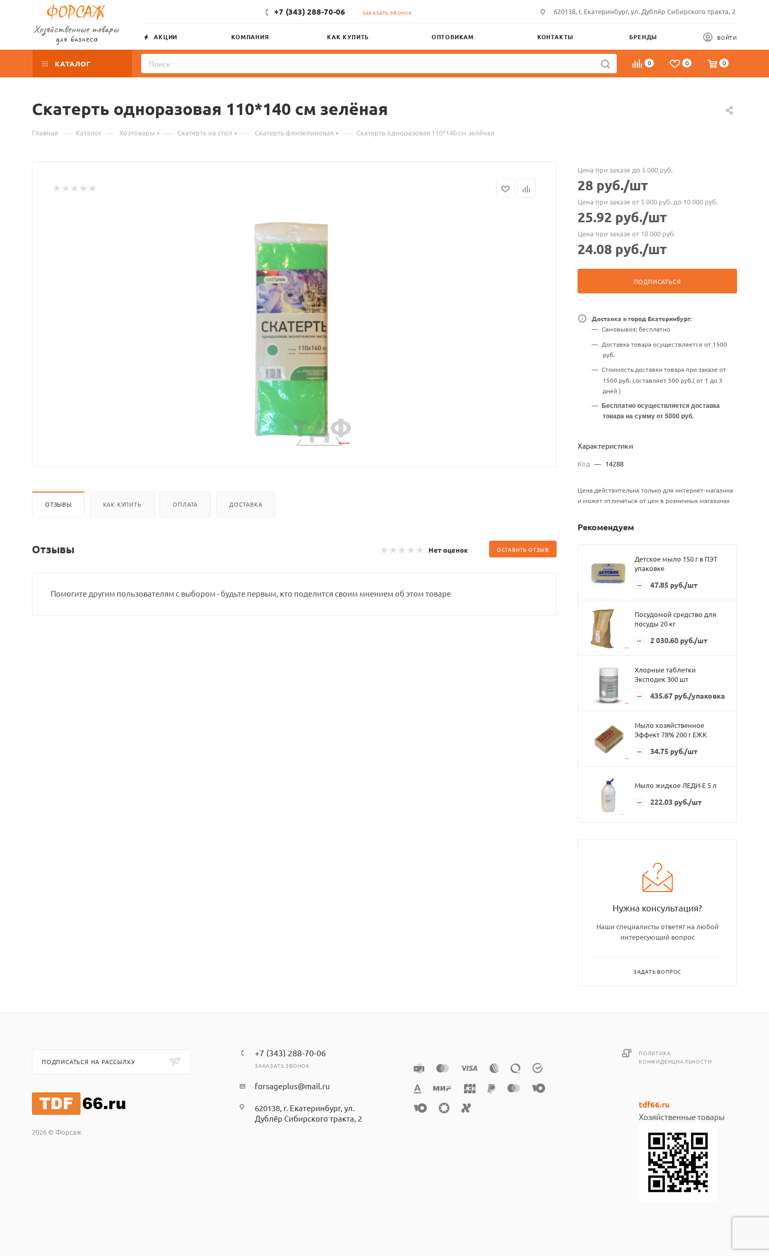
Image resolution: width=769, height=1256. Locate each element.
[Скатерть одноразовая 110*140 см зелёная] (294, 328)
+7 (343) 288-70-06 (309, 11)
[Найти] (605, 63)
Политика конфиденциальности (675, 1057)
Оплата (185, 504)
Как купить (122, 504)
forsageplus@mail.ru (292, 1086)
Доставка (245, 504)
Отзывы (58, 504)
